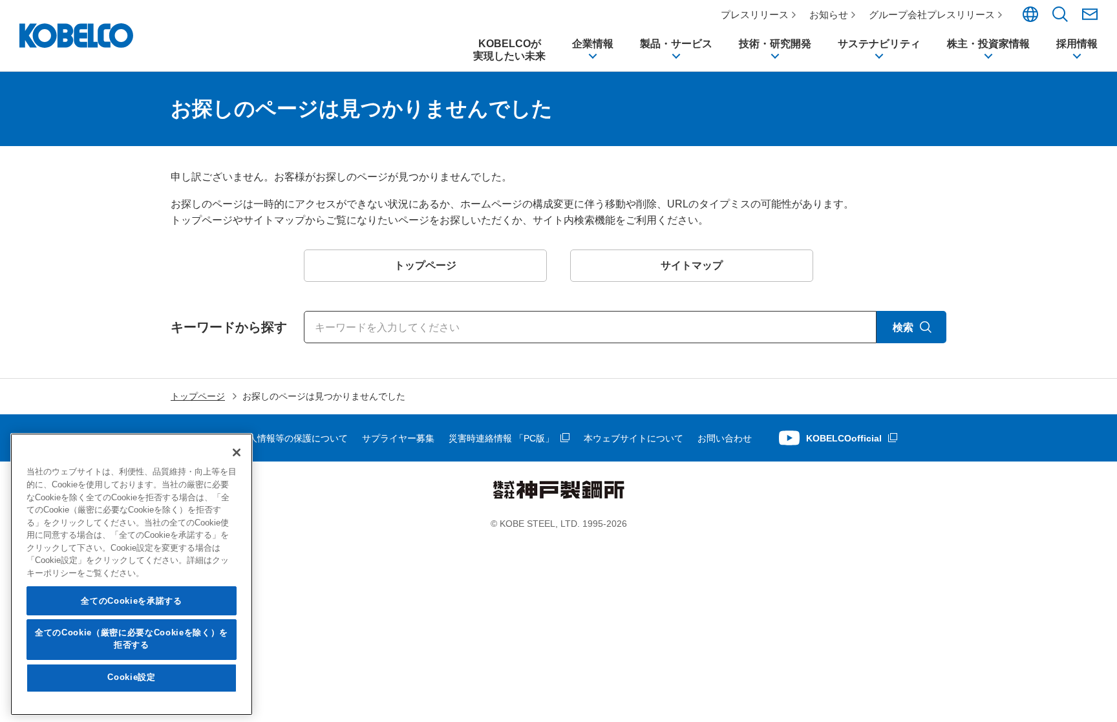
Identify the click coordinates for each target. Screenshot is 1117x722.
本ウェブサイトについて (633, 438)
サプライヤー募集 (398, 438)
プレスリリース (755, 14)
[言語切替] (1030, 18)
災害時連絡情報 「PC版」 (501, 438)
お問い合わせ (724, 438)
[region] (131, 574)
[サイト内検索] (1060, 18)
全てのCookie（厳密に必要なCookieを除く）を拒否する (131, 639)
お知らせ (828, 14)
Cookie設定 (131, 678)
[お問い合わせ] (1090, 14)
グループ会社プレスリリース (932, 14)
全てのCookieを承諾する (131, 601)
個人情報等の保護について (293, 438)
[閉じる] (236, 452)
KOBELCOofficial (844, 438)
